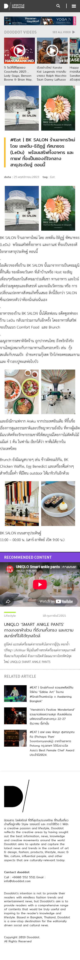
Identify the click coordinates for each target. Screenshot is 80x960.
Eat (52, 177)
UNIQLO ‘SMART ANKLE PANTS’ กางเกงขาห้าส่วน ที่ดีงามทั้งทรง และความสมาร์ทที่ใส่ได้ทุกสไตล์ (38, 630)
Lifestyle (10, 615)
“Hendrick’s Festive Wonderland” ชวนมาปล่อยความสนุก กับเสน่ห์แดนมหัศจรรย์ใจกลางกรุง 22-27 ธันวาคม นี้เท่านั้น (52, 716)
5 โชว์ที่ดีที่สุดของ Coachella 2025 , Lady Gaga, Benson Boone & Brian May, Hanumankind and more (18, 77)
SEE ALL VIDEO (62, 32)
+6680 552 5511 (23, 877)
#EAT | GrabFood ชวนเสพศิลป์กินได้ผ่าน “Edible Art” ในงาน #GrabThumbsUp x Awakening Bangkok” (51, 694)
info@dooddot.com (17, 881)
